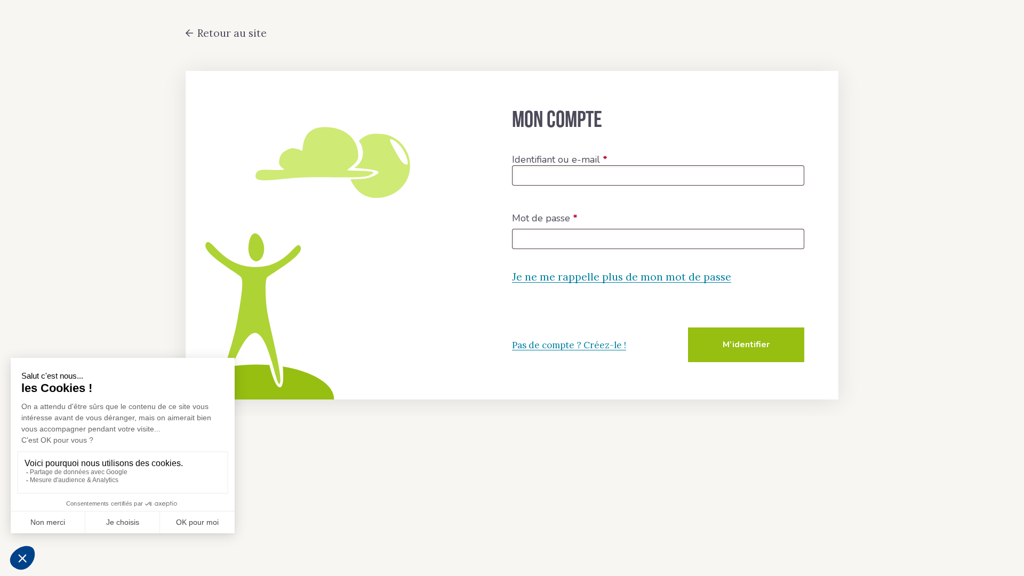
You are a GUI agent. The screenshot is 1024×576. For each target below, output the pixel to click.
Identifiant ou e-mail (559, 160)
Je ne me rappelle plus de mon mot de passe (621, 276)
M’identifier (746, 344)
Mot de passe (545, 219)
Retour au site (232, 33)
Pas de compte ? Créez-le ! (569, 345)
